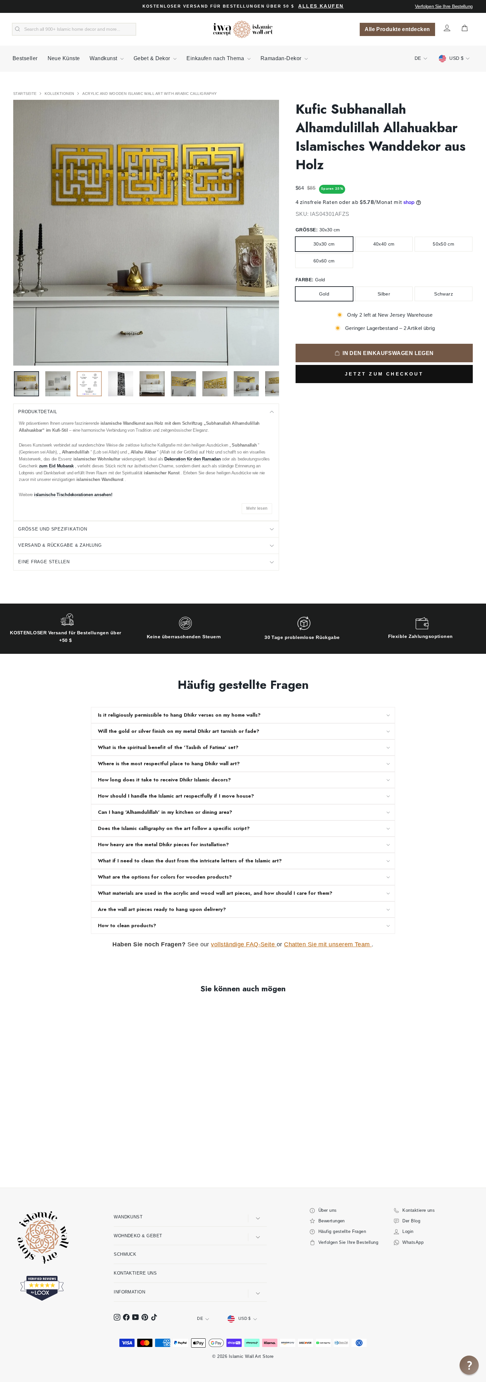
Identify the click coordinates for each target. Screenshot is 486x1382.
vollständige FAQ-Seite (243, 944)
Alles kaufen (321, 6)
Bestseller (25, 58)
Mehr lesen (256, 508)
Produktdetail (37, 411)
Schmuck (125, 1254)
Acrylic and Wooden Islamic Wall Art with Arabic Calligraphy (149, 94)
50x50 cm (443, 244)
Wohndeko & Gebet (138, 1235)
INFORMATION (129, 1291)
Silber (384, 293)
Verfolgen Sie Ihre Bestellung (444, 6)
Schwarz (443, 293)
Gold (324, 293)
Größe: (318, 229)
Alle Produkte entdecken (397, 29)
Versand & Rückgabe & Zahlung (60, 545)
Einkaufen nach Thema (215, 58)
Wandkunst (104, 58)
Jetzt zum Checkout (384, 373)
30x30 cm (324, 244)
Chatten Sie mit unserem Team (328, 944)
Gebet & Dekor (153, 58)
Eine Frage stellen (44, 561)
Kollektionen (60, 94)
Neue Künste (64, 58)
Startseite (25, 94)
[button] (469, 1365)
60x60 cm (324, 260)
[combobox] (74, 29)
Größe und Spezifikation (52, 529)
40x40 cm (384, 244)
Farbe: (310, 279)
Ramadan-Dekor (282, 58)
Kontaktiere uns (135, 1273)
